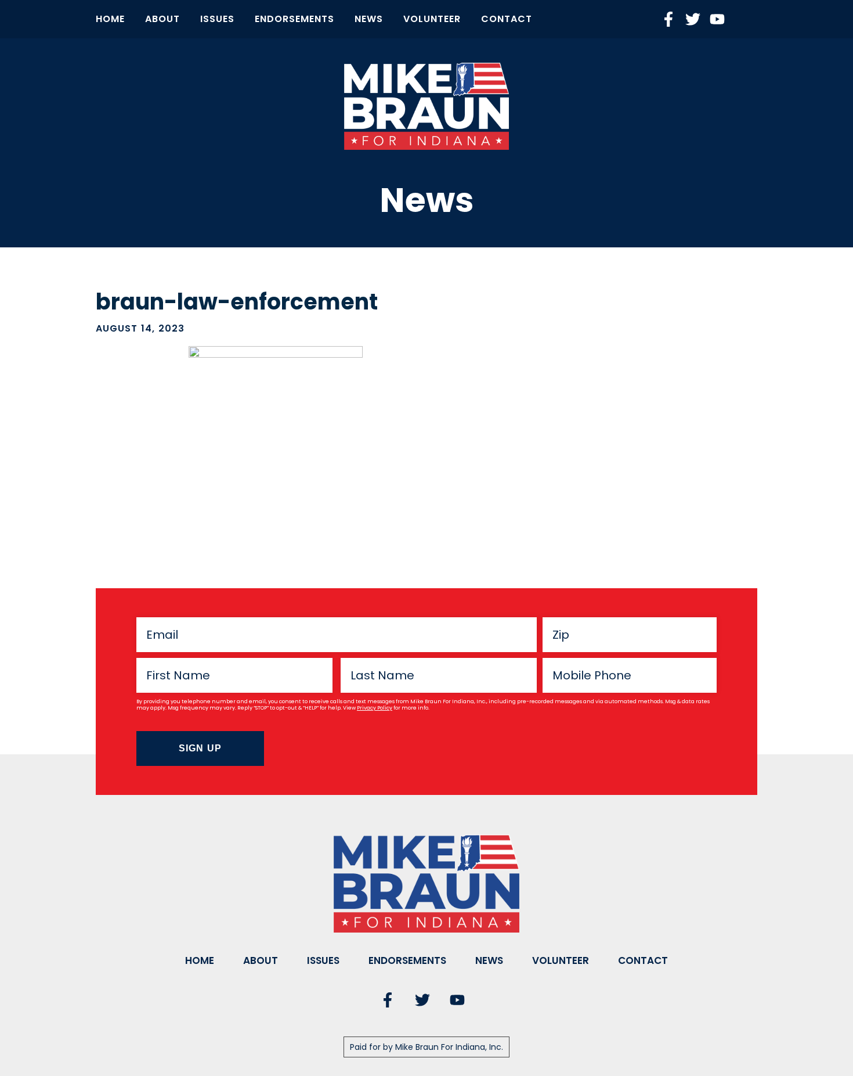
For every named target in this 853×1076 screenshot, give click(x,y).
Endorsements (294, 19)
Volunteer (432, 19)
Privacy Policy (374, 707)
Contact (506, 19)
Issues (217, 19)
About (162, 19)
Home (110, 19)
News (369, 19)
